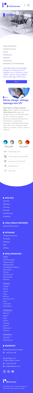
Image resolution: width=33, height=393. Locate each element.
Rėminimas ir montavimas (13, 64)
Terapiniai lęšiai (7, 277)
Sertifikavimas (8, 213)
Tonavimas (7, 61)
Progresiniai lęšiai (8, 262)
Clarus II (5, 291)
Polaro (5, 318)
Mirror (16, 81)
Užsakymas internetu (10, 235)
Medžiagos (7, 55)
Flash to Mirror (7, 306)
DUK (4, 245)
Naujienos (6, 204)
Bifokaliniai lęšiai (8, 265)
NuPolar (5, 316)
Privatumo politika (8, 388)
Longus (5, 294)
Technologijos (9, 49)
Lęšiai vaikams (7, 269)
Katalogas (6, 239)
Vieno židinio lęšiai (9, 260)
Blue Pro (5, 289)
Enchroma (6, 330)
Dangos (6, 58)
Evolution (6, 325)
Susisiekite (6, 216)
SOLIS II (5, 320)
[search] (25, 5)
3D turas (6, 248)
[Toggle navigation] (28, 5)
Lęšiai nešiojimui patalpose (11, 267)
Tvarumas (6, 207)
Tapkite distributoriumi (11, 226)
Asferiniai (6, 272)
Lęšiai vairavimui (8, 274)
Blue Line (6, 296)
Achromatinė (7, 304)
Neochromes (7, 328)
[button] (4, 81)
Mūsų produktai (9, 46)
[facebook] (4, 371)
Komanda (6, 210)
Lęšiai (5, 52)
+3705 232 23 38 (11, 352)
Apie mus (6, 201)
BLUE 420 (6, 313)
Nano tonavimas (8, 340)
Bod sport (6, 279)
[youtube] (13, 371)
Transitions (6, 323)
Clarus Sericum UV (8, 299)
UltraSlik (5, 286)
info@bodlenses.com (13, 366)
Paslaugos (6, 242)
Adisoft (22, 388)
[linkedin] (9, 371)
